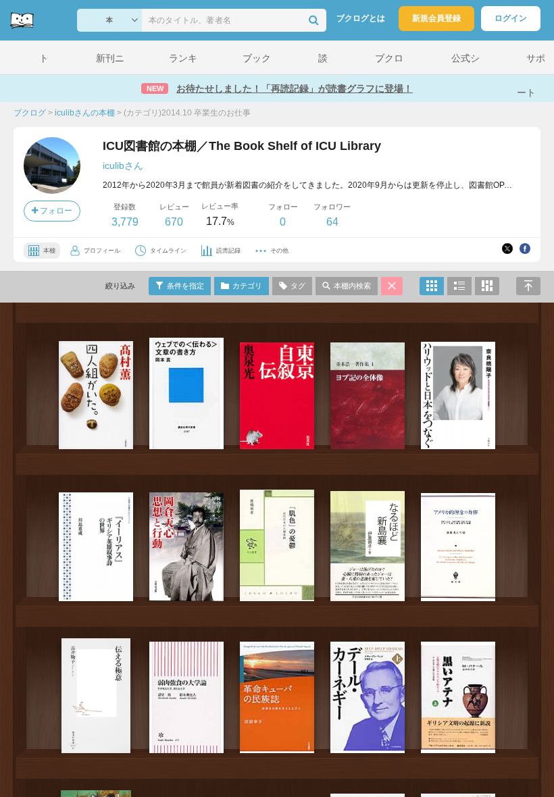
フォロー (55, 210)
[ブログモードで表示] (459, 286)
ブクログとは (360, 18)
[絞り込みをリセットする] (392, 286)
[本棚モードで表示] (432, 286)
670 (174, 222)
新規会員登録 (436, 18)
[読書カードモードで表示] (487, 286)
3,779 (124, 222)
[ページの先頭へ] (528, 286)
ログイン (511, 18)
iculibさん (123, 165)
